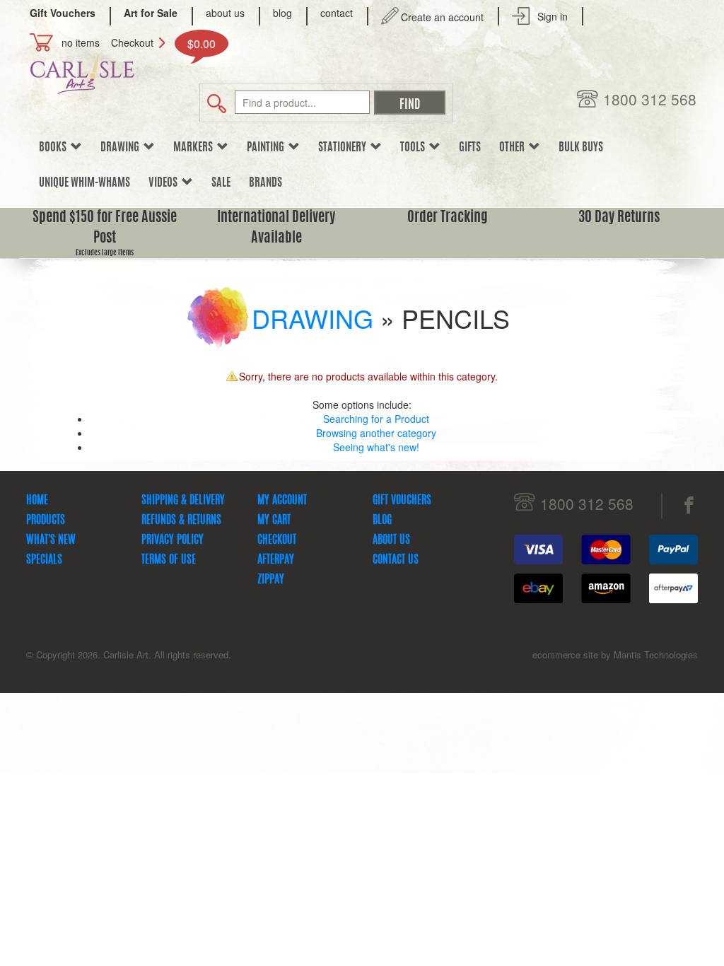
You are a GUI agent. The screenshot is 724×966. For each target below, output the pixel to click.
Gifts (470, 147)
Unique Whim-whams (84, 183)
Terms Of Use (168, 560)
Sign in (552, 16)
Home (37, 500)
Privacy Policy (172, 540)
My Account (282, 500)
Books (55, 147)
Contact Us (396, 560)
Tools (414, 147)
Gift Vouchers (402, 500)
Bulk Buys (581, 147)
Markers (195, 147)
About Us (391, 540)
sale (220, 183)
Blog (382, 520)
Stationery (344, 147)
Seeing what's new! (376, 447)
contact (336, 13)
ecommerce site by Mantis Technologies (615, 654)
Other (514, 147)
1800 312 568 (649, 100)
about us (225, 13)
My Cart (274, 520)
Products (45, 520)
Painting (267, 147)
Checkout (132, 42)
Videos (165, 183)
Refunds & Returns (181, 520)
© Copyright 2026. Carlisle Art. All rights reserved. (128, 654)
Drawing (122, 147)
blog (282, 13)
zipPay (270, 580)
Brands (265, 183)
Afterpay (275, 560)
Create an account (442, 17)
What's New (51, 540)
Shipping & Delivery (183, 500)
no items (81, 42)
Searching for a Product (376, 419)
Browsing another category (376, 433)
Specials (44, 560)
